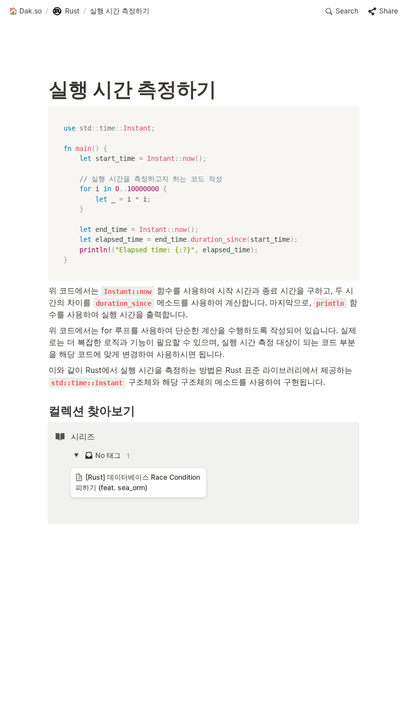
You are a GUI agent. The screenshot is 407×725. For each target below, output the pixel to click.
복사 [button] (348, 114)
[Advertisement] (203, 698)
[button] (25, 11)
